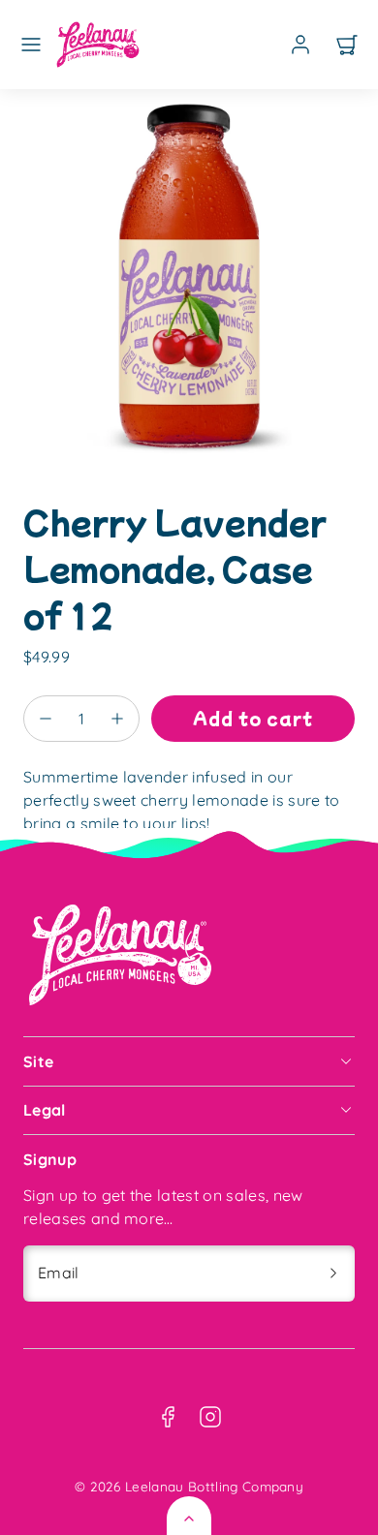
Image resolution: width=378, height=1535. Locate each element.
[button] (31, 44)
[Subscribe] (333, 1273)
